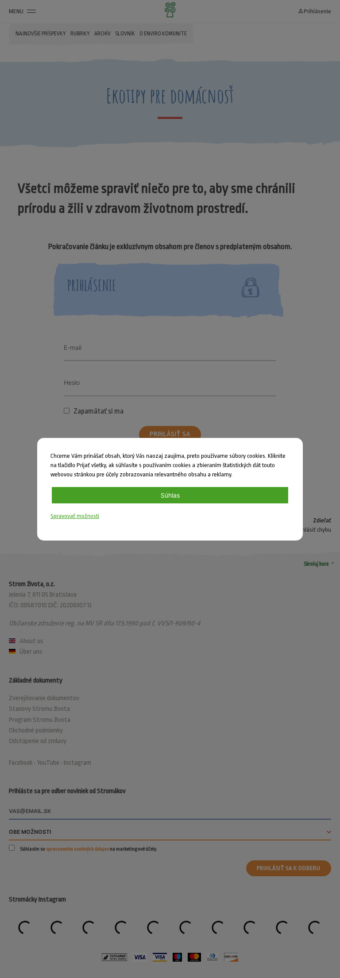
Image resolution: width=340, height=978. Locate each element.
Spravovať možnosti (74, 516)
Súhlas (170, 495)
